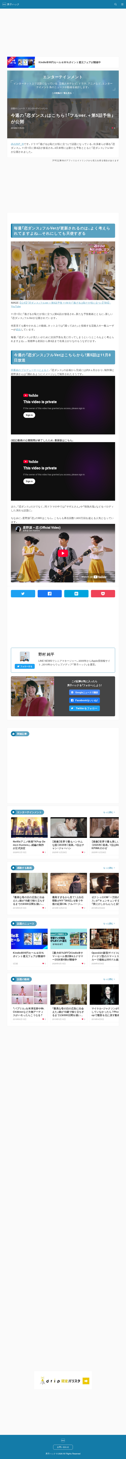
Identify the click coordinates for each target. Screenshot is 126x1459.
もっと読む (108, 812)
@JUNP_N (17, 144)
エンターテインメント (38, 108)
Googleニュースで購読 (86, 692)
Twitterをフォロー (86, 708)
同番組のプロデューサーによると (30, 370)
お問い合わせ (63, 1446)
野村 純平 (46, 654)
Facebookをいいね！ (86, 700)
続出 (18, 329)
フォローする (26, 666)
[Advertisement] (63, 187)
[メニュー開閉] (122, 4)
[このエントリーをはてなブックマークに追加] (76, 593)
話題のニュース (18, 108)
